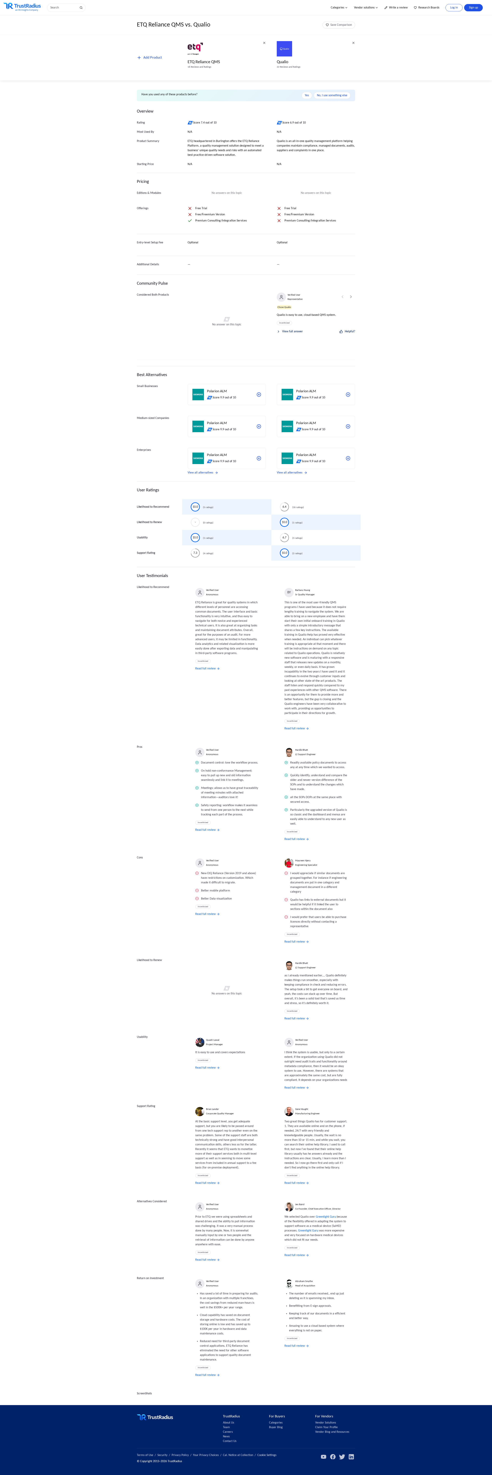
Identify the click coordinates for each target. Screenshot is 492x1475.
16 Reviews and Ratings (199, 67)
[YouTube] (324, 1457)
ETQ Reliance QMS (204, 62)
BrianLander (212, 1109)
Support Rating (146, 553)
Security (162, 1455)
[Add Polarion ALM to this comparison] (259, 394)
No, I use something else (332, 95)
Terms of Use (145, 1455)
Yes (307, 95)
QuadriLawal (212, 1040)
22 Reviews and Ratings (288, 67)
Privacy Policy (180, 1455)
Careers (228, 1432)
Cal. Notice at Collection (238, 1455)
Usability (142, 537)
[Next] (351, 297)
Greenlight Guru (326, 1216)
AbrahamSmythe (304, 1281)
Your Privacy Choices (206, 1455)
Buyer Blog (276, 1427)
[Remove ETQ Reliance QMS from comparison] (264, 43)
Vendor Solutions (325, 1422)
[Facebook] (333, 1457)
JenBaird (299, 1204)
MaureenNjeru (303, 860)
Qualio (282, 62)
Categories (337, 7)
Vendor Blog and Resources (332, 1432)
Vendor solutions (364, 7)
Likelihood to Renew (149, 522)
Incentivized (284, 323)
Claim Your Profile (326, 1427)
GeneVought (301, 1109)
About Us (228, 1422)
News (226, 1436)
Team (226, 1427)
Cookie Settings (266, 1455)
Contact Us (229, 1441)
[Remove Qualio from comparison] (353, 43)
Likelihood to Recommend (153, 506)
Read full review (205, 668)
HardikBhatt (301, 750)
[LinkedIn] (351, 1457)
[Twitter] (342, 1457)
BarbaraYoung (302, 590)
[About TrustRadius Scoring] (190, 122)
